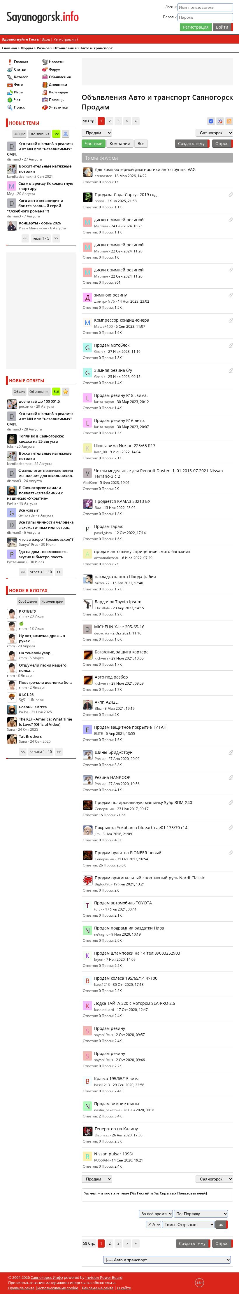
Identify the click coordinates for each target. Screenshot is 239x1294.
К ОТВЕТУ (27, 611)
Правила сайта (21, 1287)
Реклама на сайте (97, 1287)
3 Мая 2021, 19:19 (120, 708)
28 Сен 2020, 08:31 (139, 1110)
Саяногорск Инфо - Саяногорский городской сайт (43, 17)
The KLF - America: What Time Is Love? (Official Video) (45, 721)
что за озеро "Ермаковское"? (46, 539)
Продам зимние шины (116, 1103)
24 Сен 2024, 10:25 (127, 226)
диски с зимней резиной (119, 219)
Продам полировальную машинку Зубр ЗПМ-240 (143, 802)
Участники (58, 107)
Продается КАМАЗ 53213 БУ (122, 501)
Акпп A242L (106, 702)
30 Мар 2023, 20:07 (133, 426)
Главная (9, 48)
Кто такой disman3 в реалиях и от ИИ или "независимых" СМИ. (40, 149)
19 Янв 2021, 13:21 (129, 884)
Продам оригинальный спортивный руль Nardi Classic (150, 877)
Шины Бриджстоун (114, 752)
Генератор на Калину (116, 1128)
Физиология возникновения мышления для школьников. (45, 473)
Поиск (19, 107)
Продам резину (109, 1028)
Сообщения (27, 601)
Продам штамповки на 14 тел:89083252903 (137, 953)
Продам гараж (108, 526)
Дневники (58, 84)
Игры (18, 92)
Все (141, 143)
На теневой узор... (36, 652)
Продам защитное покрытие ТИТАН (130, 727)
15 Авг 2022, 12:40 (128, 582)
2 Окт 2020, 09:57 (130, 1034)
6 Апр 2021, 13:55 (120, 733)
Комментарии (52, 601)
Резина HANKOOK (113, 777)
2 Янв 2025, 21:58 (122, 200)
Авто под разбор (111, 677)
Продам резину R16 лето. (119, 420)
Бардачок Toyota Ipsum (118, 601)
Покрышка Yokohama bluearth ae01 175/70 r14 (141, 827)
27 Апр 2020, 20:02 (124, 758)
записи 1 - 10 (41, 751)
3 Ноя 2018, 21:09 (117, 833)
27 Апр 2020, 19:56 (124, 783)
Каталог (21, 76)
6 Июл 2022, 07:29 (137, 557)
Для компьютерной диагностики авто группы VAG (145, 169)
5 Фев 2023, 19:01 (115, 482)
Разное (43, 48)
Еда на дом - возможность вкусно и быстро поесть (43, 554)
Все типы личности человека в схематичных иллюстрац (46, 524)
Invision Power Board (103, 1277)
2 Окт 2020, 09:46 (130, 1059)
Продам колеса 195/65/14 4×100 (125, 978)
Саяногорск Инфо (47, 1277)
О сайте (124, 1287)
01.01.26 (26, 694)
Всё (56, 134)
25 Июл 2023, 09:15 (124, 376)
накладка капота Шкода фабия (125, 576)
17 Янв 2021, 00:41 (121, 909)
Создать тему (191, 143)
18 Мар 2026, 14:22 (131, 175)
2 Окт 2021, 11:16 (127, 633)
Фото (18, 84)
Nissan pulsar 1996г (113, 1154)
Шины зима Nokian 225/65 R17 (124, 445)
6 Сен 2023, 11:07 (130, 326)
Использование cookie (57, 1287)
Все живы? (28, 510)
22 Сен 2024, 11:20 (127, 251)
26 (101, 865)
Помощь (56, 99)
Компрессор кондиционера (121, 320)
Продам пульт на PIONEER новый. (129, 852)
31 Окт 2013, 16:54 (132, 859)
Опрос (221, 143)
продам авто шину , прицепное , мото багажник (142, 551)
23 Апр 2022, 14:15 (128, 608)
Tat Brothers (30, 736)
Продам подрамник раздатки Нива (129, 928)
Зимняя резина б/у (113, 370)
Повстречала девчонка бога (46, 682)
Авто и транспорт (96, 48)
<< (25, 238)
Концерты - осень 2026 (40, 223)
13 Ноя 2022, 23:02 (120, 507)
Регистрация (196, 27)
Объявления (65, 48)
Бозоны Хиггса (33, 706)
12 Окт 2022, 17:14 (130, 532)
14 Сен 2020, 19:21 (127, 1160)
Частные (93, 143)
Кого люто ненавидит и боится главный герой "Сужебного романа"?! (35, 206)
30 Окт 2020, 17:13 (128, 984)
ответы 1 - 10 (41, 571)
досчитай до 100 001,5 (39, 401)
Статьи (20, 69)
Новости (56, 61)
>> (56, 238)
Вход (46, 39)
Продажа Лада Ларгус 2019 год (126, 194)
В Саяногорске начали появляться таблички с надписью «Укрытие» (35, 493)
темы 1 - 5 (40, 238)
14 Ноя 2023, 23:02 (133, 301)
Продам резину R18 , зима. (121, 395)
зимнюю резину (110, 295)
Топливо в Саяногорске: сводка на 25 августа (41, 438)
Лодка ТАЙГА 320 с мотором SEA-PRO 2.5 (134, 1003)
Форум (27, 48)
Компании (120, 143)
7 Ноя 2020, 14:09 (121, 959)
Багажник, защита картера (122, 652)
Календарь (58, 92)
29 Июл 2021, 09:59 (127, 683)
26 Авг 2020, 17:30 (127, 1135)
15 (101, 814)
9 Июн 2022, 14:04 (125, 451)
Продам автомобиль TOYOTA (123, 903)
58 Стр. (89, 120)
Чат (17, 99)
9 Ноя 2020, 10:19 (126, 934)
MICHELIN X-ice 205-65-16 (119, 626)
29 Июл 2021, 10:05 (127, 658)
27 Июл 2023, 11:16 (124, 351)
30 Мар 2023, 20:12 (133, 401)
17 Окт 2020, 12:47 (132, 1009)
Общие (19, 134)
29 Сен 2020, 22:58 (128, 1084)
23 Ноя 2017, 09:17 (133, 808)
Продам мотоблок (111, 345)
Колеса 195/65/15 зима (117, 1078)
